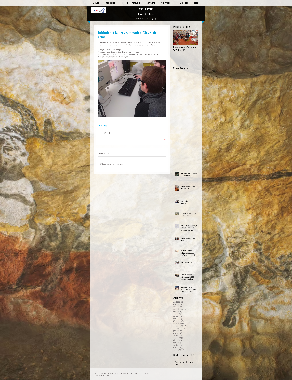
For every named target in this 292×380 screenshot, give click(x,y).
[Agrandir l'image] (132, 88)
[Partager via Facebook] (99, 133)
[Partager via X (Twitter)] (104, 133)
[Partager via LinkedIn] (110, 133)
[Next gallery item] (163, 89)
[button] (165, 3)
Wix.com (106, 375)
